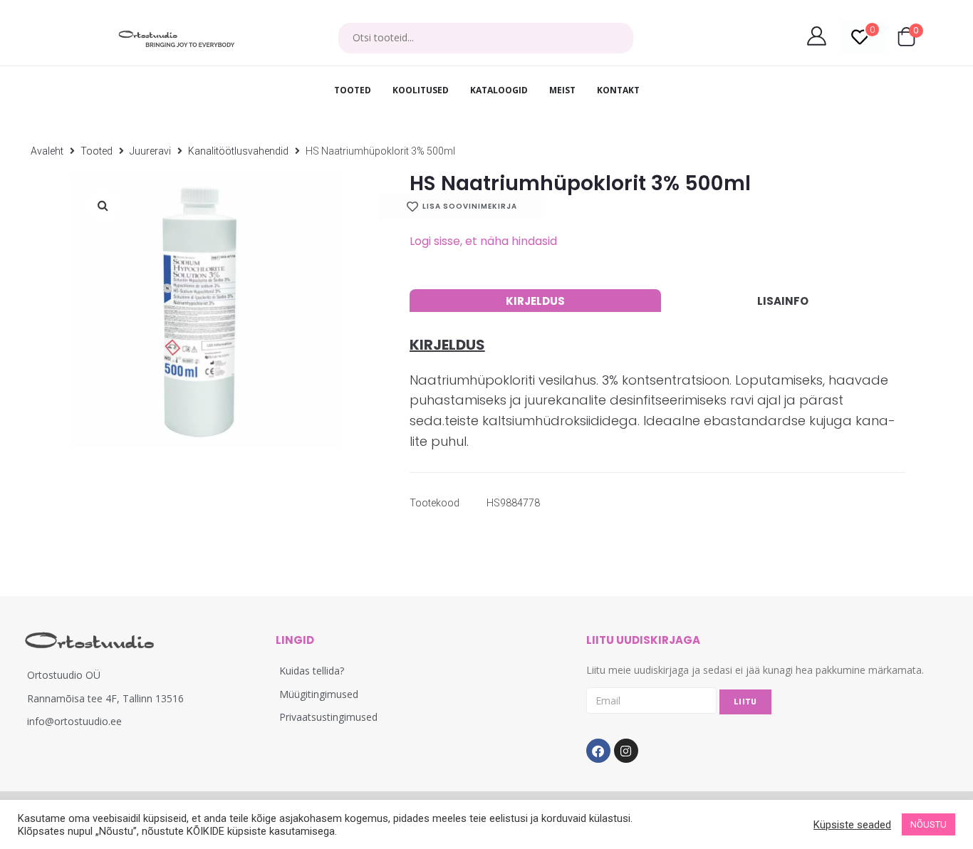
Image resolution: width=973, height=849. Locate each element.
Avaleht (47, 151)
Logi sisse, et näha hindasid (483, 241)
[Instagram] (626, 751)
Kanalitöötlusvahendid (238, 151)
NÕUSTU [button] (928, 824)
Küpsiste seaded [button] (852, 824)
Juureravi (150, 151)
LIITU (745, 702)
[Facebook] (598, 751)
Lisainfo (782, 300)
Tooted (96, 151)
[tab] (535, 300)
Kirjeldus (535, 300)
